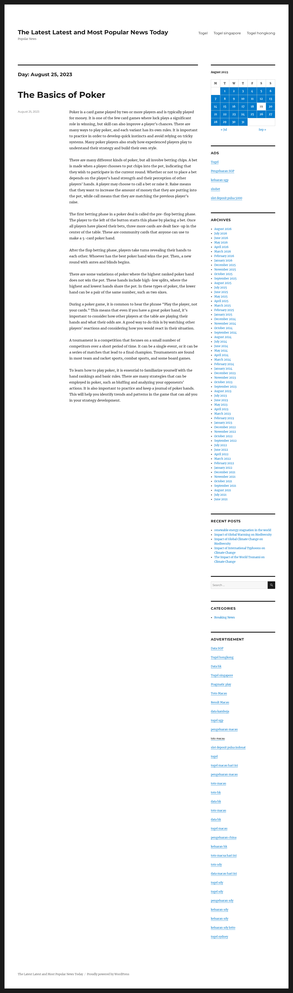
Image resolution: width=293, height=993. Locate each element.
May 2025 (221, 296)
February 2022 (224, 463)
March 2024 (222, 359)
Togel (203, 33)
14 (215, 106)
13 (270, 99)
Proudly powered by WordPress (108, 974)
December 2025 (225, 265)
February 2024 (224, 364)
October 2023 (223, 382)
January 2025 (223, 314)
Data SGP (217, 648)
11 (252, 99)
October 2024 (223, 328)
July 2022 (220, 445)
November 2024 (225, 323)
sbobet (215, 189)
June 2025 (221, 292)
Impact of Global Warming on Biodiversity (243, 535)
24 (243, 114)
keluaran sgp (219, 180)
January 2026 (223, 260)
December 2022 (225, 427)
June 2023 (221, 400)
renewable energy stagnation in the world (242, 530)
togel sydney (219, 937)
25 (252, 114)
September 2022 (225, 441)
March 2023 (222, 414)
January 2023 (223, 423)
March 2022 (222, 459)
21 (215, 114)
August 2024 (222, 337)
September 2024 (225, 332)
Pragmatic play (221, 684)
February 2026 (224, 256)
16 (234, 106)
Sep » (262, 129)
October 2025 (223, 274)
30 (234, 122)
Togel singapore (227, 33)
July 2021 (220, 495)
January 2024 (223, 368)
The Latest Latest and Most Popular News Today (93, 32)
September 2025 (225, 278)
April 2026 (221, 247)
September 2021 (225, 486)
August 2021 (222, 490)
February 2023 (224, 418)
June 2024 (221, 346)
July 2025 (220, 287)
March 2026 (222, 251)
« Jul (224, 129)
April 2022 (221, 454)
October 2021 (223, 481)
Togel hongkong (261, 33)
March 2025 (222, 305)
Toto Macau (219, 693)
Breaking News (224, 617)
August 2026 (223, 229)
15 (224, 106)
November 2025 (225, 269)
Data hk (216, 666)
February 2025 (224, 310)
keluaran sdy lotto (223, 928)
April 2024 (221, 355)
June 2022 (221, 450)
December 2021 (224, 472)
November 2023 (225, 377)
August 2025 (222, 283)
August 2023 (222, 391)
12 (261, 99)
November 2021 (225, 477)
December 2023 (225, 373)
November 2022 (225, 432)
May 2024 (221, 350)
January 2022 (223, 468)
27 (270, 114)
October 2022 (223, 436)
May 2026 (221, 242)
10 (243, 99)
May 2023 (220, 405)
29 (225, 122)
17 (243, 106)
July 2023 (220, 396)
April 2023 (221, 409)
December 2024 (225, 319)
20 (270, 106)
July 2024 (220, 341)
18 (252, 106)
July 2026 (220, 233)
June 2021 (221, 499)
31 (243, 122)
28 (215, 122)
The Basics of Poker (61, 94)
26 (261, 114)
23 (234, 114)
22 (225, 114)
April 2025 (221, 301)
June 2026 (221, 238)
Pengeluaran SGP (222, 171)
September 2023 (225, 386)
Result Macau (220, 702)
